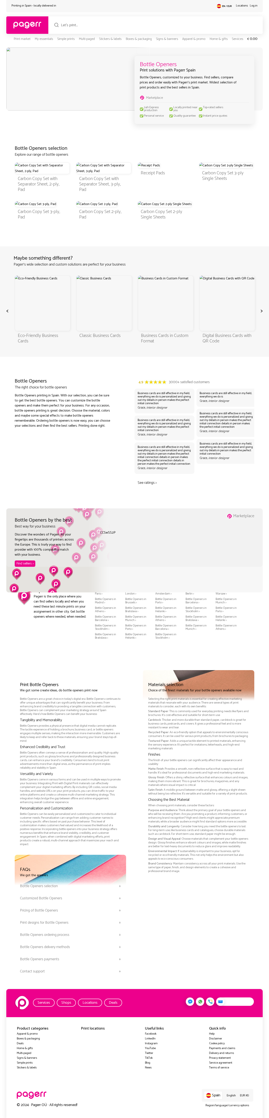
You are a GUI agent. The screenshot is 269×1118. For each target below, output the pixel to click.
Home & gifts (219, 39)
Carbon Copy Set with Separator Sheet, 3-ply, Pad (100, 184)
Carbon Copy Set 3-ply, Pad (39, 214)
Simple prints (66, 39)
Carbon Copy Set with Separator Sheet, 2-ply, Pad (38, 184)
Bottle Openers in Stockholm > (196, 609)
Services (237, 39)
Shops (66, 1003)
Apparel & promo (193, 39)
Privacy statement (220, 1058)
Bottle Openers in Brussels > (135, 601)
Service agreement (220, 1062)
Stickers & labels (110, 39)
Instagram (151, 1043)
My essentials (44, 39)
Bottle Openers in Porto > (165, 601)
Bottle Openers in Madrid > (105, 601)
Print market (22, 39)
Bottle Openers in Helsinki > (165, 609)
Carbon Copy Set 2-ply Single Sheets (161, 214)
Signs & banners (167, 39)
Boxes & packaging (139, 39)
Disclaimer (215, 1038)
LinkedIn (150, 1038)
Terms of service (219, 1067)
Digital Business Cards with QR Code (227, 338)
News (148, 1067)
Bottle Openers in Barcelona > (196, 601)
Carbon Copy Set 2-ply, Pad (100, 214)
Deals (113, 1003)
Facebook (150, 1033)
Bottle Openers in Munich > (226, 601)
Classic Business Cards (100, 335)
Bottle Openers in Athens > (105, 609)
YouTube (150, 1048)
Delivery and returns (221, 1053)
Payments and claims (222, 1048)
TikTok (149, 1058)
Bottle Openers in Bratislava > (135, 609)
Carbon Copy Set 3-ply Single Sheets (223, 175)
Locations (242, 5)
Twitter (149, 1053)
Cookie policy (217, 1043)
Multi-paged (87, 39)
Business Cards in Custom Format (164, 338)
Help (212, 1033)
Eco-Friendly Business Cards (38, 338)
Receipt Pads (153, 173)
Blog (147, 1062)
